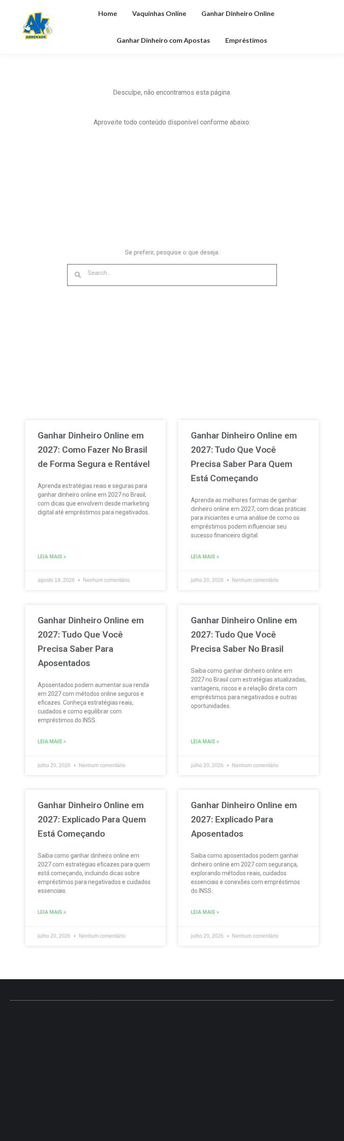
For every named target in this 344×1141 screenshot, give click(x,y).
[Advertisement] (101, 192)
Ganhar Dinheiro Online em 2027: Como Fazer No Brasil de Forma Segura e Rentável (94, 449)
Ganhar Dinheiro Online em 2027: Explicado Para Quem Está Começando (92, 819)
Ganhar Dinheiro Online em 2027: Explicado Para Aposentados (244, 819)
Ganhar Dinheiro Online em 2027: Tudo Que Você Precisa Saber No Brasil (244, 634)
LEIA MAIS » (52, 557)
